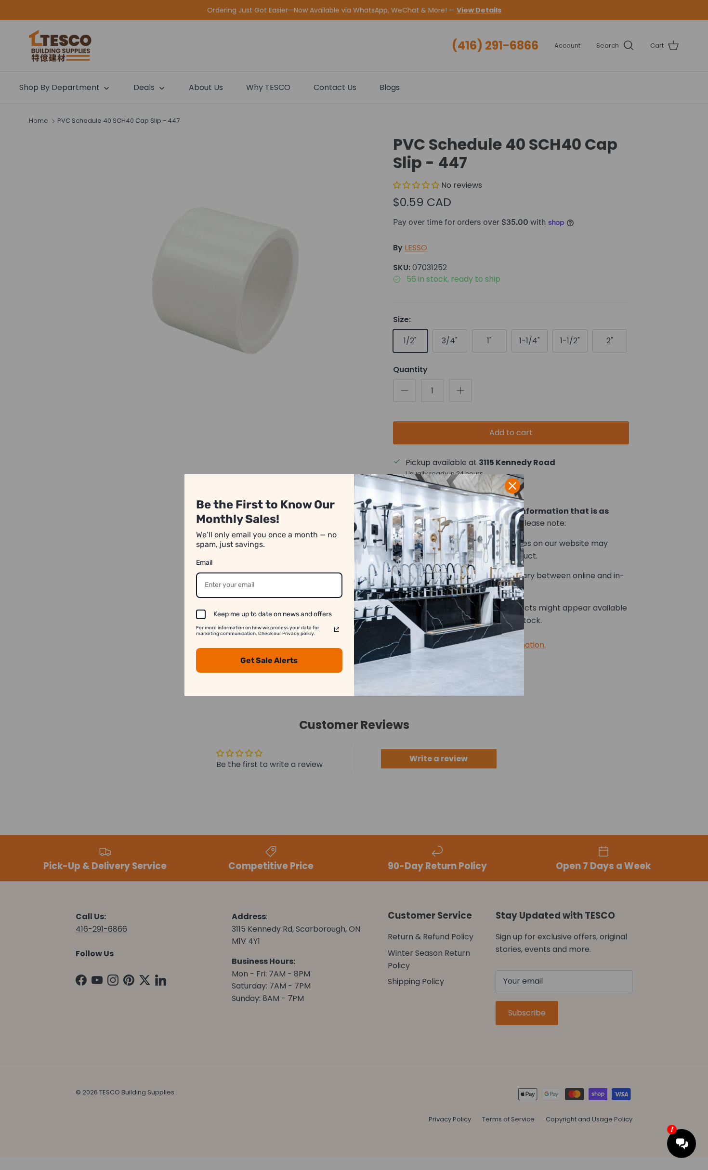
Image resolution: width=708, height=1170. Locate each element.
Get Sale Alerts (269, 660)
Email (204, 563)
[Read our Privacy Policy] (336, 629)
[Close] (512, 485)
